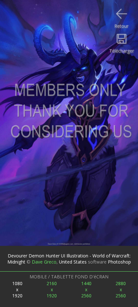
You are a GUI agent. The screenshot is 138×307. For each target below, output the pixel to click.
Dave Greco (44, 262)
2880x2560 (121, 289)
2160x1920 (52, 289)
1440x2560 (86, 289)
